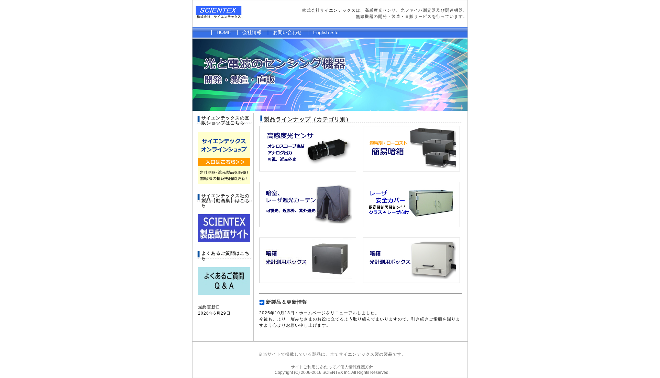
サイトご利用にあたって (313, 367)
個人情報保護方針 (356, 367)
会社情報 (252, 32)
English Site (326, 32)
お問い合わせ (287, 32)
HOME (224, 32)
